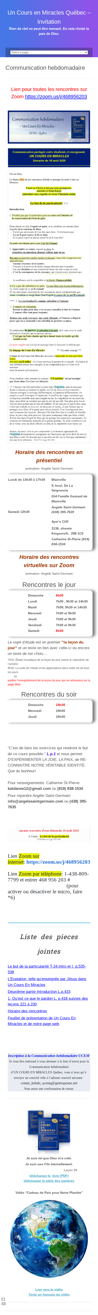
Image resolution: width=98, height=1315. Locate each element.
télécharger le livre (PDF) (49, 1176)
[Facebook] (3, 1299)
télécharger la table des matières (49, 1181)
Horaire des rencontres (27, 1011)
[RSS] (3, 1304)
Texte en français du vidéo (49, 1294)
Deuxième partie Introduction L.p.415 (39, 991)
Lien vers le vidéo (49, 1289)
